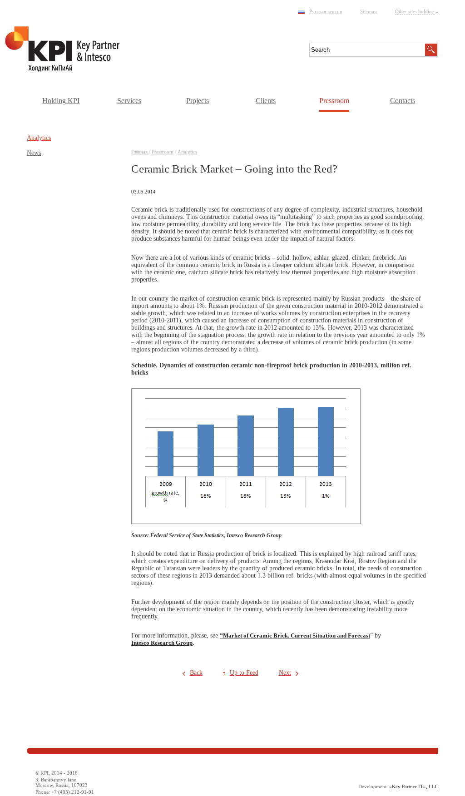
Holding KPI (60, 100)
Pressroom (334, 100)
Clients (266, 100)
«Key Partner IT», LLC (413, 786)
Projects (197, 100)
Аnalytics (187, 151)
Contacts (402, 100)
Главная (139, 151)
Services (129, 100)
